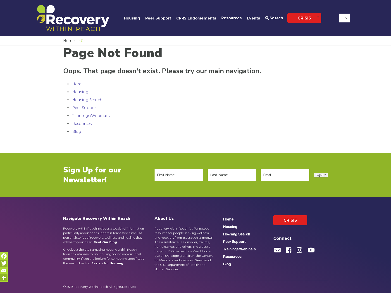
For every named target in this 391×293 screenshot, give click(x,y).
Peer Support (158, 18)
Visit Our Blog (105, 242)
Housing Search (87, 100)
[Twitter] (3, 263)
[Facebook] (3, 256)
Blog (76, 131)
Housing (132, 18)
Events (253, 18)
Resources (231, 18)
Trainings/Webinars (91, 116)
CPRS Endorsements (196, 18)
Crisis (304, 18)
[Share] (3, 277)
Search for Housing (107, 263)
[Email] (3, 270)
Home (78, 84)
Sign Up (321, 175)
